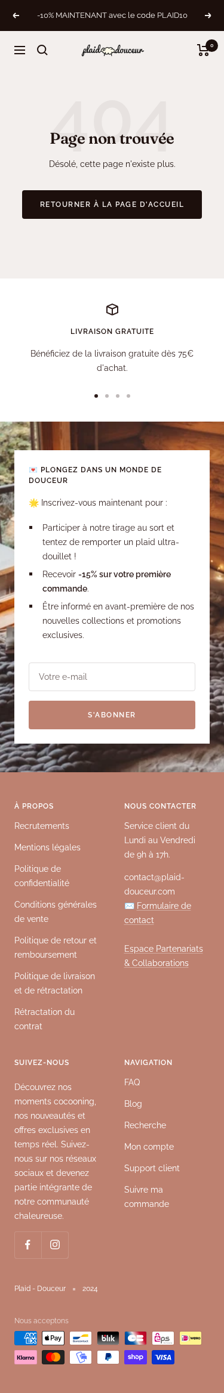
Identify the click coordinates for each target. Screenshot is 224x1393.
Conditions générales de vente (55, 912)
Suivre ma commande (146, 1197)
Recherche (145, 1125)
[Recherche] (42, 50)
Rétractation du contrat (44, 1019)
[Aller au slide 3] (117, 396)
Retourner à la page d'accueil (112, 204)
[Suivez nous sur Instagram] (54, 1244)
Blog (133, 1104)
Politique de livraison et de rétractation (54, 983)
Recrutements (41, 826)
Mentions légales (47, 847)
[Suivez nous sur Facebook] (27, 1244)
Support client (152, 1168)
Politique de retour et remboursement (55, 947)
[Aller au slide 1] (96, 396)
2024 (90, 1288)
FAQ (132, 1082)
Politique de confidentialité (41, 876)
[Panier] (203, 50)
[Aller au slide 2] (107, 396)
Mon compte (149, 1146)
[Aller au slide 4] (128, 396)
